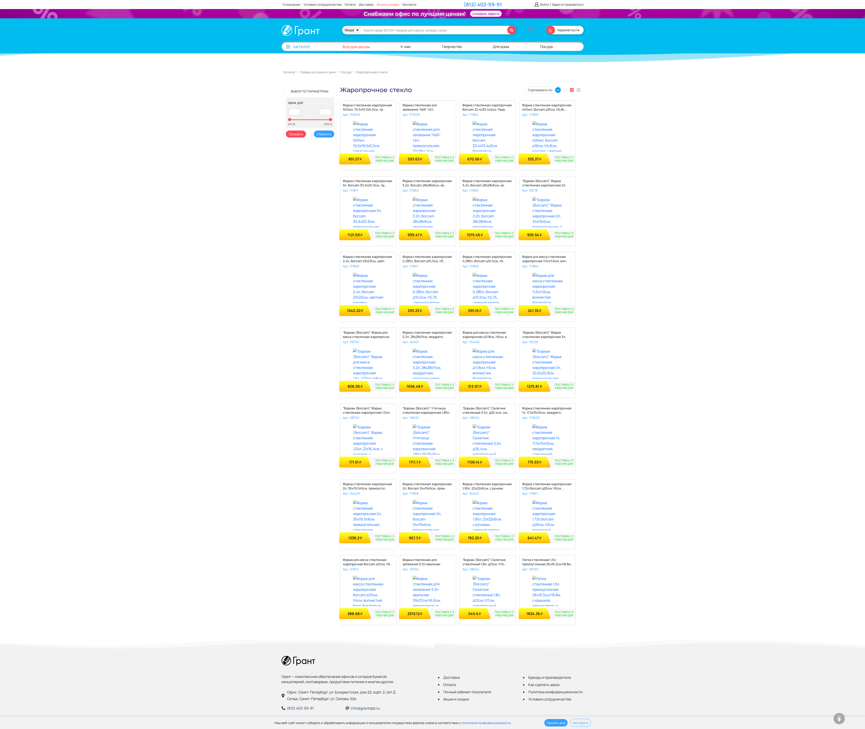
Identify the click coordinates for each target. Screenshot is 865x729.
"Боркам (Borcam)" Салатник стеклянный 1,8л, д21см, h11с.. (484, 562)
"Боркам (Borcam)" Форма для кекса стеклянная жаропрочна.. (367, 334)
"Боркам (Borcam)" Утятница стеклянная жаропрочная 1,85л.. (427, 410)
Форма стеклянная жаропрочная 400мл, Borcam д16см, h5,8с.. (546, 107)
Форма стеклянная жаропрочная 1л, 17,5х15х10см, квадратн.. (546, 410)
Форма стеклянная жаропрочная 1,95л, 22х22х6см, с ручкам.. (487, 486)
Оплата (350, 4)
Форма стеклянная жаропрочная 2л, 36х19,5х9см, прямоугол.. (367, 486)
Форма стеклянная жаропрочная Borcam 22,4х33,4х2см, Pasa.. (487, 107)
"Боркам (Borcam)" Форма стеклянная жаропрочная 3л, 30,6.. (544, 334)
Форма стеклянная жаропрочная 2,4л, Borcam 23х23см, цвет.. (367, 259)
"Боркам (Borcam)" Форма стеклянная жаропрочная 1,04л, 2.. (367, 410)
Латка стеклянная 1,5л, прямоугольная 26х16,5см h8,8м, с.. (547, 562)
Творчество (452, 46)
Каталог (302, 46)
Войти (544, 5)
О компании (291, 4)
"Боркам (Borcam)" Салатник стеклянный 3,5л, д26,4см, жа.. (485, 410)
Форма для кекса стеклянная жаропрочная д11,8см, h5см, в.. (485, 334)
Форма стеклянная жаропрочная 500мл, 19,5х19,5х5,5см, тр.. (367, 107)
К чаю (406, 46)
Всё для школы (356, 46)
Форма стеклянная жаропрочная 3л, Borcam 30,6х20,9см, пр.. (367, 183)
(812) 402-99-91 (483, 4)
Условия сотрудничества (322, 4)
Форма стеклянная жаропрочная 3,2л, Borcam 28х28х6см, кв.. (427, 183)
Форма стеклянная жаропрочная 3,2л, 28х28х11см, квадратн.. (427, 334)
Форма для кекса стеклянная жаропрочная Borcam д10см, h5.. (367, 562)
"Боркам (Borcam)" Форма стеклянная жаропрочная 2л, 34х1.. (544, 183)
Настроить (580, 723)
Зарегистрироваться (567, 5)
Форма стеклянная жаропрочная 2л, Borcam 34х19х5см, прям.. (427, 486)
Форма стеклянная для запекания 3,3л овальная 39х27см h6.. (421, 562)
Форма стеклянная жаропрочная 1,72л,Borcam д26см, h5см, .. (546, 486)
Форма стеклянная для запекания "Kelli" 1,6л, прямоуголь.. (420, 107)
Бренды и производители (549, 677)
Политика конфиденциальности (555, 691)
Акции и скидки (388, 4)
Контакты (409, 4)
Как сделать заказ (543, 684)
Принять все (556, 723)
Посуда (546, 46)
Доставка (366, 4)
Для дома (501, 46)
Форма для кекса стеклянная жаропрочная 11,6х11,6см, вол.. (545, 259)
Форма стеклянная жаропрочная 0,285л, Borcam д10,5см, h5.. (427, 259)
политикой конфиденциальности (486, 723)
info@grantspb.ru (365, 708)
